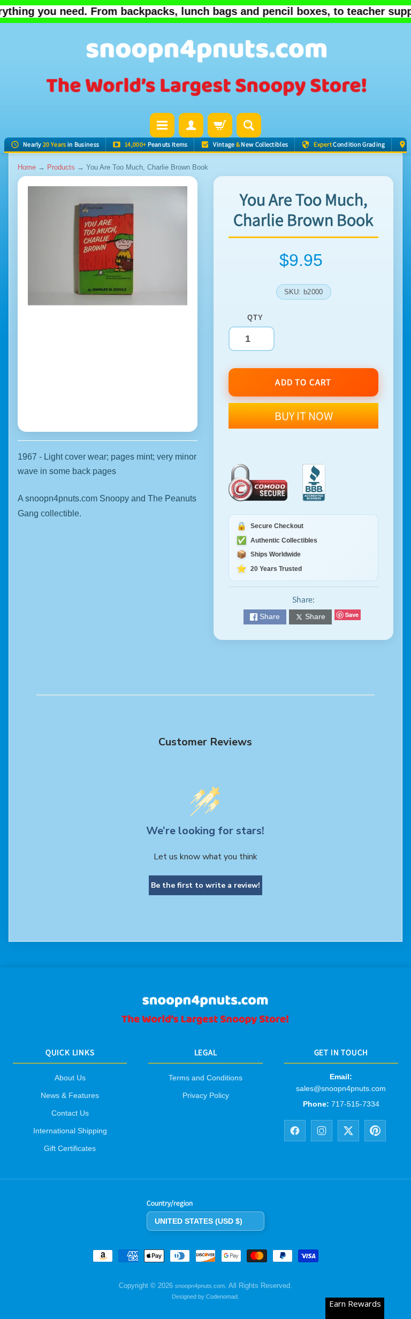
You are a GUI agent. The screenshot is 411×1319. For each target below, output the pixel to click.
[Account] (191, 125)
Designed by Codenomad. (205, 1296)
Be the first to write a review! (205, 885)
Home (27, 167)
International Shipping (70, 1130)
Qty (255, 318)
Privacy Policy (205, 1095)
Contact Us (70, 1113)
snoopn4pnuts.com (200, 1286)
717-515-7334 (355, 1104)
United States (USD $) (198, 1220)
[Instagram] (321, 1130)
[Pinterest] (375, 1130)
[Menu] (162, 125)
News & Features (70, 1095)
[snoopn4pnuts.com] (205, 69)
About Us (70, 1077)
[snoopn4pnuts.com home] (205, 1021)
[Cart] (220, 125)
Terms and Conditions (205, 1077)
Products (61, 167)
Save (352, 615)
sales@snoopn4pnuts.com (341, 1088)
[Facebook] (295, 1130)
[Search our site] (249, 125)
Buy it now (304, 415)
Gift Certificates (70, 1148)
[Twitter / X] (348, 1130)
